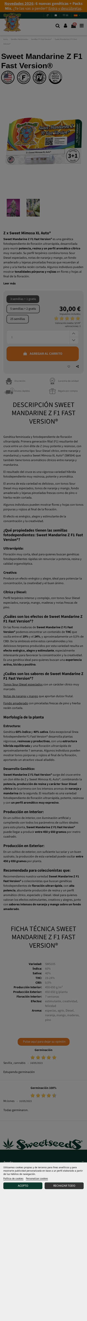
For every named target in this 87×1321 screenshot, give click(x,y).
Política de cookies (13, 1178)
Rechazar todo (64, 1186)
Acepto (23, 1186)
